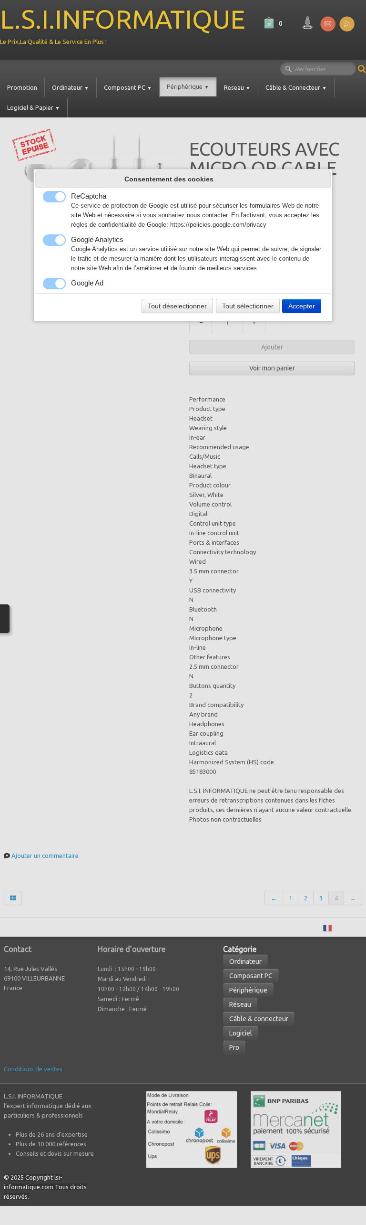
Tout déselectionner (177, 306)
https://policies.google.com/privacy (218, 225)
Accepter (301, 306)
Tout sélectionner (248, 306)
